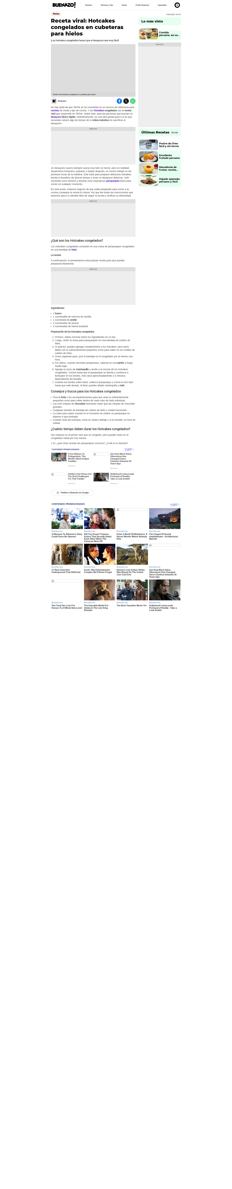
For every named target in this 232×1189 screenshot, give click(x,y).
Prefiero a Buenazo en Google (75, 492)
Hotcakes (99, 110)
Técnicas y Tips (107, 5)
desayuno (56, 116)
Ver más (174, 132)
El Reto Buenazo (142, 5)
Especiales (162, 5)
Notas (124, 5)
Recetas (88, 5)
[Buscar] (177, 5)
